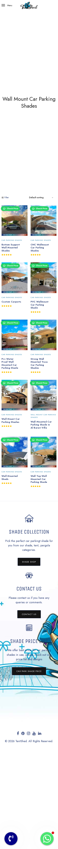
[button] (29, 562)
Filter (6, 197)
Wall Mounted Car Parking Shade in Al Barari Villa (41, 424)
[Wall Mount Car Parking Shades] (15, 395)
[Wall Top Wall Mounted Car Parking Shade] (44, 452)
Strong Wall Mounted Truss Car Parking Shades (39, 363)
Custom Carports (11, 301)
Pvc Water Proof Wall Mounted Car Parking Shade (10, 363)
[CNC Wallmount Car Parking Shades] (44, 220)
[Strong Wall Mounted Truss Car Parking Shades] (44, 335)
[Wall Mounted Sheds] (15, 452)
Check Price (12, 208)
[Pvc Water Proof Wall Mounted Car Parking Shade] (15, 335)
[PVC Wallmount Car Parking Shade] (44, 277)
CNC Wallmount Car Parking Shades (40, 247)
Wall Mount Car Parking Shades (11, 420)
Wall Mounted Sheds (10, 477)
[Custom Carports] (15, 277)
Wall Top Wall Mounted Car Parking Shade (39, 479)
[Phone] (10, 838)
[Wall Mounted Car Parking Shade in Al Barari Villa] (44, 395)
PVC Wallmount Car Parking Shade (40, 304)
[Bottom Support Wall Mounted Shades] (15, 220)
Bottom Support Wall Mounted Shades (11, 247)
